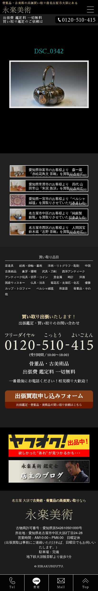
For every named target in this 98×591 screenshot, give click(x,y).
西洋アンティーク (73, 271)
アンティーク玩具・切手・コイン (26, 277)
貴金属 (58, 277)
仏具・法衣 (38, 282)
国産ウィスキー (15, 282)
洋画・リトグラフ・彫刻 (63, 265)
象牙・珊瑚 (29, 271)
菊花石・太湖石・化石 (65, 282)
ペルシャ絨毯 (45, 288)
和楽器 (63, 288)
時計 (71, 277)
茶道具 (9, 265)
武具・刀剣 (49, 271)
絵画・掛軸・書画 (30, 265)
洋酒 (82, 277)
